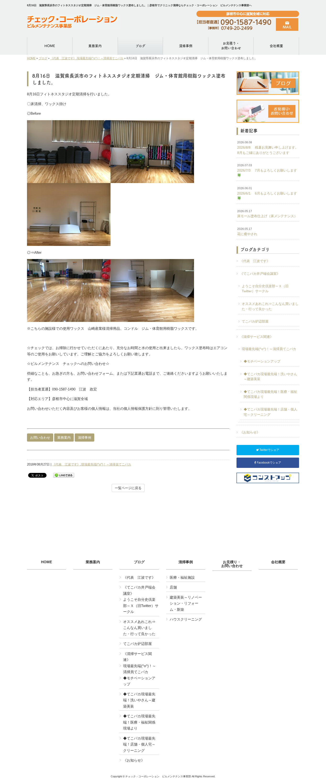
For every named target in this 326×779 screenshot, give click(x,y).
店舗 (173, 587)
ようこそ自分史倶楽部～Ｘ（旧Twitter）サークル (265, 288)
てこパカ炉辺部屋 (255, 321)
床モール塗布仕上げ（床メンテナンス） (267, 214)
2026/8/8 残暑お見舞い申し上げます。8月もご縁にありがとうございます (267, 147)
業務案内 (64, 437)
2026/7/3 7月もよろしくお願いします (267, 168)
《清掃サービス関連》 (256, 337)
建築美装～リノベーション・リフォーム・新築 (186, 603)
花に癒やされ (247, 231)
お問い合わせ (40, 437)
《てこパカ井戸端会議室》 (260, 274)
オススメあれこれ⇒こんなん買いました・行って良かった (270, 306)
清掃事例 (84, 437)
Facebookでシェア (268, 462)
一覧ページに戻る (128, 488)
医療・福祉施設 (182, 577)
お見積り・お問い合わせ (232, 564)
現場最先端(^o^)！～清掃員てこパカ (100, 58)
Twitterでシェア (269, 450)
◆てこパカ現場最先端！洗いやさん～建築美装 (270, 376)
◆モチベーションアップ (262, 361)
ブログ (43, 58)
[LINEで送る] (63, 475)
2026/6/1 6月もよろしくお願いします (267, 191)
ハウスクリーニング (186, 619)
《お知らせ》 (250, 432)
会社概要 (278, 562)
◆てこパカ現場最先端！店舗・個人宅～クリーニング (270, 412)
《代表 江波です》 (63, 58)
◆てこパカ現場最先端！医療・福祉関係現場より (270, 394)
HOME (31, 58)
